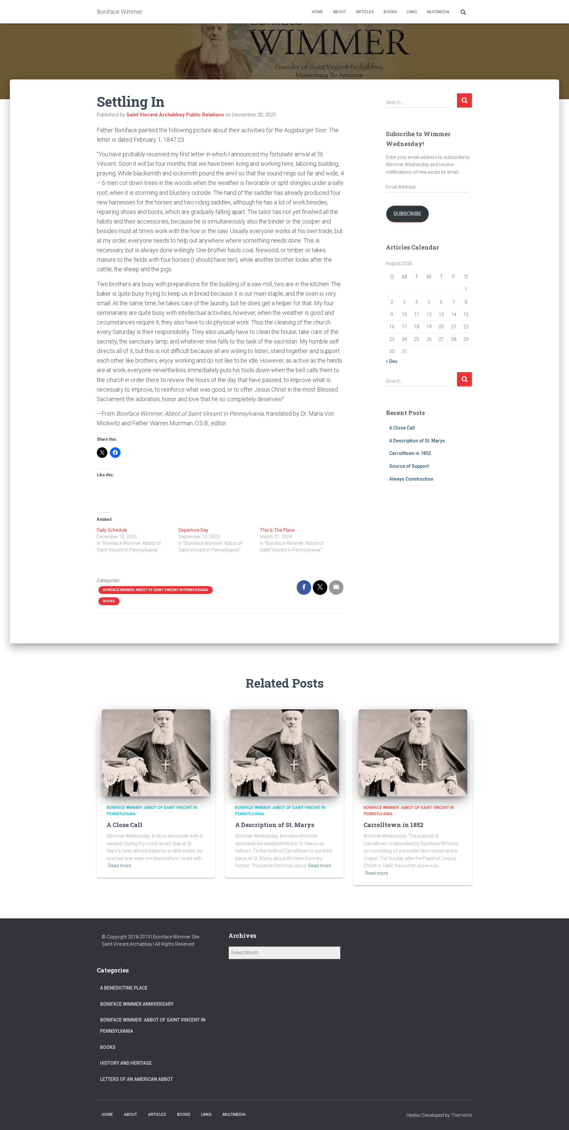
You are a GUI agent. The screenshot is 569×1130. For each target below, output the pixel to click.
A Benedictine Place (124, 988)
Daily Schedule (112, 530)
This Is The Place (277, 530)
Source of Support (409, 466)
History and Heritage (126, 1063)
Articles (365, 12)
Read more (119, 865)
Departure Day (193, 530)
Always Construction (411, 479)
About (339, 12)
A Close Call (402, 428)
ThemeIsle (461, 1115)
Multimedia (438, 12)
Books (390, 12)
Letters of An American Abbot (136, 1079)
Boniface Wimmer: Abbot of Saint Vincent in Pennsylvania (155, 590)
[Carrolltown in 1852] (413, 752)
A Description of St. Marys (417, 440)
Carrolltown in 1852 (410, 453)
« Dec (391, 361)
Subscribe (407, 214)
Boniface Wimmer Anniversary (137, 1004)
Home (317, 12)
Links (412, 12)
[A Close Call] (156, 752)
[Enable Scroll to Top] (556, 1117)
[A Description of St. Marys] (284, 752)
